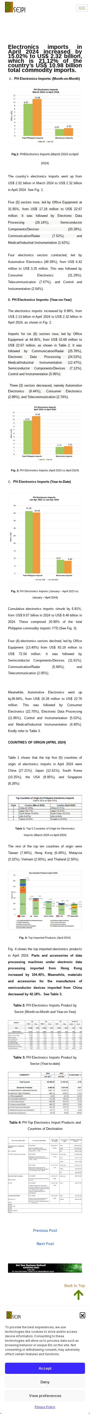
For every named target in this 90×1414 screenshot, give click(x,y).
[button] (82, 1315)
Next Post (45, 1244)
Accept (45, 1368)
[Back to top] (78, 1290)
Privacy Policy (45, 1407)
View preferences (45, 1395)
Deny (45, 1382)
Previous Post (45, 1230)
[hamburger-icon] (82, 8)
